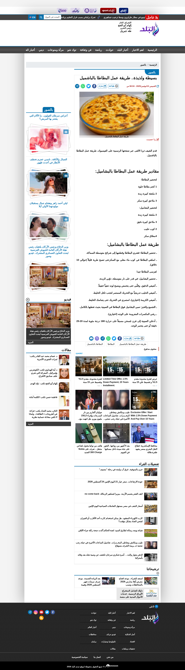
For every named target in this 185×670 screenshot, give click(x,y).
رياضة (98, 49)
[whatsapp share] (83, 86)
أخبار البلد (122, 49)
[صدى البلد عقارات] (75, 10)
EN (33, 17)
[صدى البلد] (149, 28)
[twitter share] (88, 86)
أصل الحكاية (130, 634)
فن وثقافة (85, 49)
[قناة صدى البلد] (123, 10)
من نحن (110, 657)
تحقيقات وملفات (128, 649)
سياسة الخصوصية (80, 657)
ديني (41, 49)
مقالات (113, 649)
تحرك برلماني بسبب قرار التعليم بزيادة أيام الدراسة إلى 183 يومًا (100, 17)
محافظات (92, 634)
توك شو (71, 49)
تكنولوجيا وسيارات (108, 641)
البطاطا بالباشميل (95, 344)
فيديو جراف (111, 634)
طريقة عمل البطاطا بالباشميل (132, 344)
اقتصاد (132, 641)
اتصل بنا (97, 657)
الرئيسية (152, 49)
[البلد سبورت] (108, 10)
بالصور (143, 65)
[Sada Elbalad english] (62, 10)
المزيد (30, 342)
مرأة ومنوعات (56, 49)
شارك (101, 86)
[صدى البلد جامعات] (90, 10)
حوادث (109, 49)
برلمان (93, 641)
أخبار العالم (28, 49)
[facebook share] (94, 86)
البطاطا (111, 344)
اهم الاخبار (138, 49)
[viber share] (97, 338)
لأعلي (152, 607)
